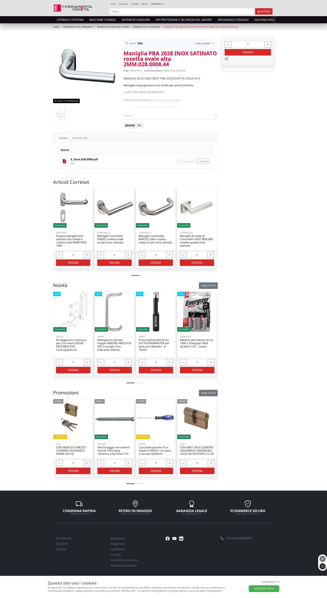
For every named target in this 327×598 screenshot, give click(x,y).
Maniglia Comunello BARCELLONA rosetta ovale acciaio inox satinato (155, 239)
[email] (323, 559)
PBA (140, 43)
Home (56, 27)
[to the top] (323, 566)
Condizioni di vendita (124, 560)
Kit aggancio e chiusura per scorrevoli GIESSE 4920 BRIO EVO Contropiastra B (71, 345)
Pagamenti (118, 544)
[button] (130, 483)
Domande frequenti (123, 565)
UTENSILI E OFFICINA (70, 20)
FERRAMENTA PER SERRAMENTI (78, 27)
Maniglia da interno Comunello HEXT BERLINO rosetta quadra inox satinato (196, 241)
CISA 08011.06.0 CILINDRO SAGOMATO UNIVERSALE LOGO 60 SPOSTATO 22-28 (197, 451)
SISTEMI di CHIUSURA (136, 20)
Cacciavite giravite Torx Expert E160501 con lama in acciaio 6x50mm (155, 451)
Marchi (144, 4)
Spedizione (118, 549)
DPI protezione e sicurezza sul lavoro (184, 20)
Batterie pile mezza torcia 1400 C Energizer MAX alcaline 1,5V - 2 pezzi (196, 343)
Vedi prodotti (203, 43)
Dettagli (71, 419)
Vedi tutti (208, 393)
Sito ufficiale (64, 538)
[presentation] (54, 19)
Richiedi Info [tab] (80, 138)
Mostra (128, 115)
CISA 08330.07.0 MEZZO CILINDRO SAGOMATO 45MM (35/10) (71, 451)
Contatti (134, 4)
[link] (73, 7)
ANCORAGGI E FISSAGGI (233, 20)
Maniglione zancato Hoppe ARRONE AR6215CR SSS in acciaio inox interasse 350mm (114, 345)
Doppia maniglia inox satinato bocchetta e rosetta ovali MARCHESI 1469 (71, 241)
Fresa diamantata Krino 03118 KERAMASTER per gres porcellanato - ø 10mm (154, 345)
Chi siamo (123, 4)
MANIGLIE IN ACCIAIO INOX (146, 27)
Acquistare (117, 538)
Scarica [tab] (63, 138)
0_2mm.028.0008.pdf (84, 159)
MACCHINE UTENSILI (102, 20)
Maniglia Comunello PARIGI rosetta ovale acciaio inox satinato (110, 239)
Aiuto (113, 4)
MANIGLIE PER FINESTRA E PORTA (113, 27)
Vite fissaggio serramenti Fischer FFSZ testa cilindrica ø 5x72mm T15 (113, 451)
